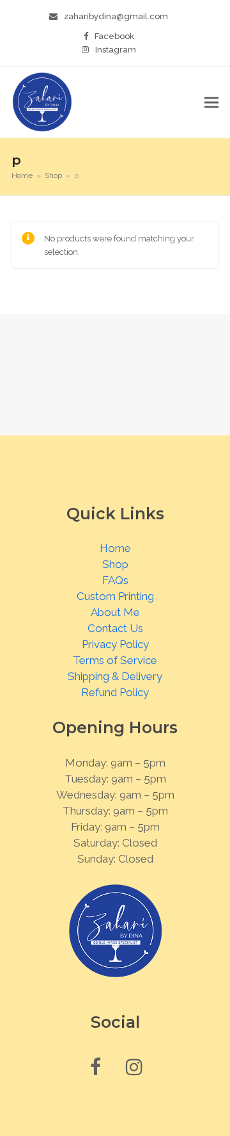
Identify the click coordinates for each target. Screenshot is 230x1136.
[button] (211, 102)
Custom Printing (115, 596)
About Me (115, 612)
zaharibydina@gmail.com (116, 16)
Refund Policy (115, 692)
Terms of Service (115, 660)
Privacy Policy (115, 644)
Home (115, 548)
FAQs (115, 580)
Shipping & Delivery (115, 676)
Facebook (114, 36)
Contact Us (115, 628)
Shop (115, 564)
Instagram (115, 49)
